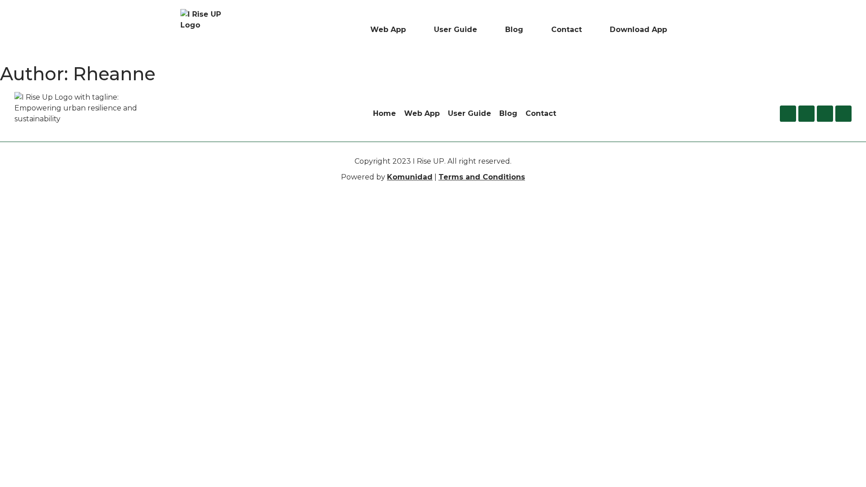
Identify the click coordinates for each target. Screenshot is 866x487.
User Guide (455, 29)
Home (384, 113)
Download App (638, 29)
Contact (566, 29)
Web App (388, 29)
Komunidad (410, 177)
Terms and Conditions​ (481, 177)
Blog (514, 29)
